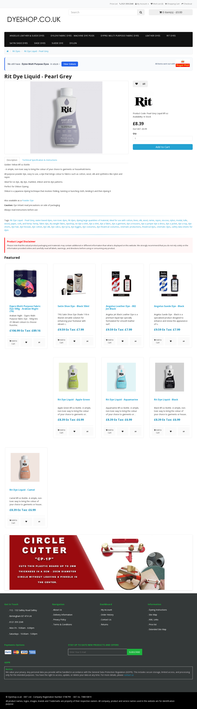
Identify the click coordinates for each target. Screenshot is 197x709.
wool (145, 220)
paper (13, 223)
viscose (165, 220)
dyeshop (70, 223)
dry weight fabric (57, 223)
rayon (158, 220)
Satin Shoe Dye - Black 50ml (73, 306)
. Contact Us (105, 619)
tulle (185, 220)
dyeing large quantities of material (92, 220)
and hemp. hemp (30, 223)
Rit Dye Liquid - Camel (22, 489)
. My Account (106, 609)
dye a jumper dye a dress (153, 223)
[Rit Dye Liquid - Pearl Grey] (66, 117)
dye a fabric (105, 223)
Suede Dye (57, 43)
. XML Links (153, 619)
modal (179, 220)
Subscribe (134, 652)
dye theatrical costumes (108, 226)
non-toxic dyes (60, 220)
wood (7, 223)
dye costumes (89, 226)
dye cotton (37, 226)
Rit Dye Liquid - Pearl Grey (22, 220)
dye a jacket (171, 223)
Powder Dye (27, 200)
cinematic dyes (164, 226)
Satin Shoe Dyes (19, 43)
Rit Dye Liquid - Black (166, 399)
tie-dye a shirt (81, 223)
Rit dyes (71, 220)
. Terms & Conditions (62, 624)
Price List (114, 3)
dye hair (15, 226)
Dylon (73, 43)
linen (136, 220)
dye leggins (76, 226)
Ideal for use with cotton (120, 220)
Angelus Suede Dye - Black (169, 306)
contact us (129, 675)
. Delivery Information (62, 614)
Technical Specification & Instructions (39, 160)
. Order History (106, 614)
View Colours (69, 64)
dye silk (46, 226)
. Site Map (152, 614)
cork (19, 223)
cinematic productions (130, 226)
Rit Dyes (171, 35)
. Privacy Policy (59, 619)
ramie (151, 220)
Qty (135, 133)
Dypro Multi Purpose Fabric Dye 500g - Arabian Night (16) (25, 309)
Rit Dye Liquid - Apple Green (74, 399)
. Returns (104, 624)
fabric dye (43, 223)
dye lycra (66, 226)
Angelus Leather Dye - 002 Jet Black (121, 307)
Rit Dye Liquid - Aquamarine (122, 399)
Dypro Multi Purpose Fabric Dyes (120, 35)
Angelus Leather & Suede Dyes (27, 35)
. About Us (57, 609)
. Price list (152, 624)
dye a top (182, 223)
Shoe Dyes (40, 43)
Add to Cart (163, 147)
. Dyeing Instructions (157, 609)
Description (12, 160)
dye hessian (25, 226)
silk (140, 220)
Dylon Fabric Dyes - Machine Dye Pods (72, 35)
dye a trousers (133, 223)
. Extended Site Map (157, 629)
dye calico (55, 226)
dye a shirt (94, 223)
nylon (172, 220)
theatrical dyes (149, 226)
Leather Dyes (152, 35)
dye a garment (118, 223)
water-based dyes (43, 220)
